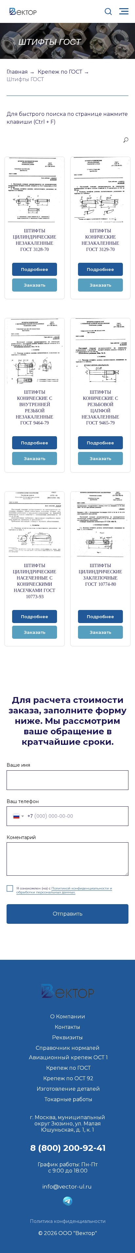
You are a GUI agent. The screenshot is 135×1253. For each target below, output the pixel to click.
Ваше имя (18, 765)
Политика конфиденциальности (68, 1221)
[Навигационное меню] (123, 11)
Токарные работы (68, 1099)
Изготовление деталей (68, 1089)
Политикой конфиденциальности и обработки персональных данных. (64, 890)
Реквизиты (67, 1037)
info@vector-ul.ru (67, 1186)
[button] (108, 11)
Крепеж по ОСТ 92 (68, 1078)
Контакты (67, 1027)
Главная (17, 72)
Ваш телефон (23, 801)
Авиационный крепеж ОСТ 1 (68, 1057)
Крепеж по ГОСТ (60, 72)
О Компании (67, 1016)
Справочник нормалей (68, 1048)
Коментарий (21, 837)
